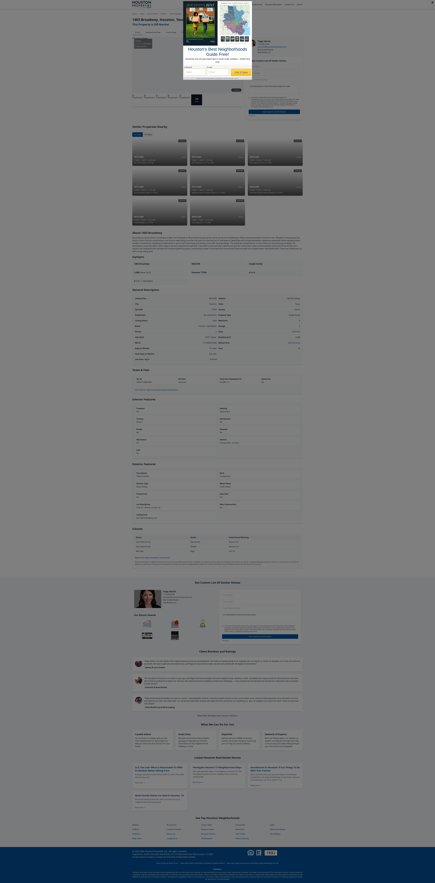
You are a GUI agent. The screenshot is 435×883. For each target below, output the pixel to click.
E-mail (209, 67)
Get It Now (241, 72)
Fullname (188, 67)
